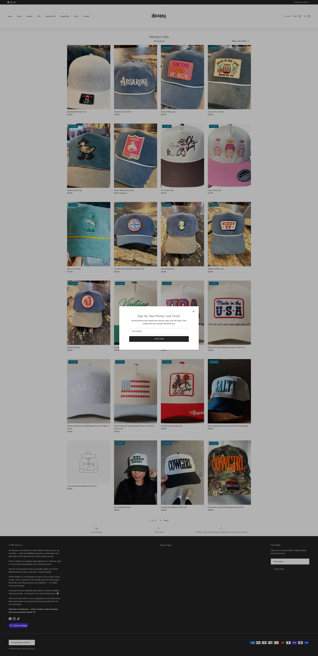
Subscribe (159, 339)
